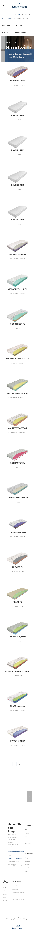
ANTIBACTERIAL (10, 439)
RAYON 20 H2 (10, 116)
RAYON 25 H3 (10, 213)
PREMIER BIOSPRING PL (9, 473)
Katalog (14, 848)
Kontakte (5, 853)
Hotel (26, 823)
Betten (17, 19)
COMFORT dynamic (9, 602)
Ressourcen (20, 33)
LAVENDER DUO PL (10, 505)
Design (27, 809)
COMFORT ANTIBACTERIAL (10, 634)
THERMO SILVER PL (9, 246)
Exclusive (27, 813)
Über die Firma (16, 837)
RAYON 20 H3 (10, 181)
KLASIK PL (9, 569)
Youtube (13, 816)
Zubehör (6, 26)
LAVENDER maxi (10, 85)
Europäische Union (18, 851)
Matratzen (7, 19)
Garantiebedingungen (18, 844)
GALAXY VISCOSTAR (9, 408)
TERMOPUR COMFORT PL (10, 343)
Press (4, 849)
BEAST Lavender (10, 667)
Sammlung (17, 26)
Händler (5, 842)
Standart (27, 816)
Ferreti (27, 820)
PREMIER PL (9, 536)
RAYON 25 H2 (10, 148)
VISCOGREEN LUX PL (10, 279)
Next (29, 748)
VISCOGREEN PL (10, 311)
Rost (25, 19)
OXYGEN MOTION (10, 699)
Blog (4, 839)
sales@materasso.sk (16, 803)
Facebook (19, 817)
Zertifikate (15, 841)
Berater (5, 846)
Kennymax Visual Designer (21, 870)
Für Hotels (7, 33)
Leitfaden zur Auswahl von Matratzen (20, 55)
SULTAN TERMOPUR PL (9, 376)
